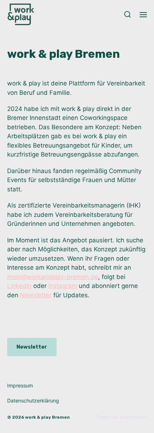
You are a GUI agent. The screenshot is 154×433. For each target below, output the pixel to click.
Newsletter (36, 295)
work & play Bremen (47, 417)
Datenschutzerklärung (33, 400)
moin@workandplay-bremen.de (52, 276)
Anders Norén (133, 417)
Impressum (20, 385)
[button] (127, 14)
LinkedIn (19, 285)
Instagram (62, 285)
